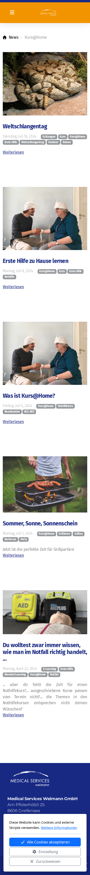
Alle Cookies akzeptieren (48, 842)
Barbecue (10, 539)
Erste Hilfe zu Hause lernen (35, 261)
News (13, 37)
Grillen (79, 533)
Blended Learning (15, 674)
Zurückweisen (48, 861)
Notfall (54, 674)
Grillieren (64, 533)
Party (24, 539)
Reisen (67, 142)
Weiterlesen (13, 152)
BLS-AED (29, 411)
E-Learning (49, 669)
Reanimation (12, 411)
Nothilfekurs (65, 406)
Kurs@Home (77, 136)
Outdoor (53, 142)
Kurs (63, 136)
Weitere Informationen (59, 827)
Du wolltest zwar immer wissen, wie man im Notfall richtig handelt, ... (45, 652)
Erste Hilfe (11, 142)
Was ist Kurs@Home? (29, 395)
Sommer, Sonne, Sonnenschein (40, 523)
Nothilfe (9, 276)
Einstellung (48, 851)
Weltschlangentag (25, 126)
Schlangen (48, 136)
